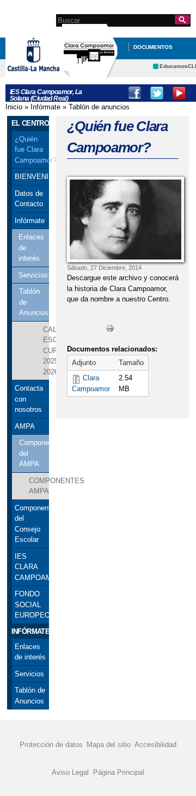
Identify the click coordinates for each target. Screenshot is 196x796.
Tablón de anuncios (99, 107)
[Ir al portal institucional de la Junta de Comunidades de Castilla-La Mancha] (47, 75)
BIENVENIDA (30, 176)
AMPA (25, 426)
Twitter (156, 93)
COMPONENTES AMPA (39, 486)
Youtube (179, 93)
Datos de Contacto (29, 198)
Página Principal (118, 772)
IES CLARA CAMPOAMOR (30, 567)
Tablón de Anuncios (33, 302)
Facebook (134, 93)
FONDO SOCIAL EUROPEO (30, 604)
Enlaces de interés (31, 247)
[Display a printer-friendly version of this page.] (110, 328)
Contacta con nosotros (29, 399)
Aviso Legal (70, 772)
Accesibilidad (155, 745)
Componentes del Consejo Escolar (30, 524)
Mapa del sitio (109, 745)
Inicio (13, 107)
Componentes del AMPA (34, 453)
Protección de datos (51, 745)
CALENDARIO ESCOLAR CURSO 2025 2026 (46, 350)
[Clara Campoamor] (123, 219)
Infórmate (45, 107)
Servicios (33, 275)
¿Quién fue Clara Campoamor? (30, 149)
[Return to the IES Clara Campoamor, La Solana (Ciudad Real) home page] (90, 73)
